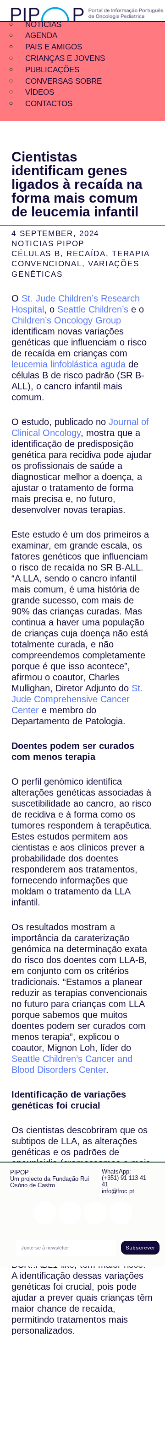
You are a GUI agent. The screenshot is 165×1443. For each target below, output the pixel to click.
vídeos (39, 92)
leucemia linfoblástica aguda (68, 364)
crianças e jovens (65, 58)
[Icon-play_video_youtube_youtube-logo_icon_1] (120, 1212)
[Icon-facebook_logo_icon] (95, 1212)
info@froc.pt (118, 1191)
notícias (43, 24)
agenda (41, 35)
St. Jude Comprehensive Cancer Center (77, 699)
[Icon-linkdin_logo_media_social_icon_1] (70, 1212)
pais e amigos (53, 47)
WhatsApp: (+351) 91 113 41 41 (124, 1178)
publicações (52, 69)
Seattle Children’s (92, 309)
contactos (48, 103)
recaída (86, 253)
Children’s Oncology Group (66, 320)
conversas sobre (63, 81)
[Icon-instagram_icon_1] (44, 1212)
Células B (35, 253)
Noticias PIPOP (47, 243)
